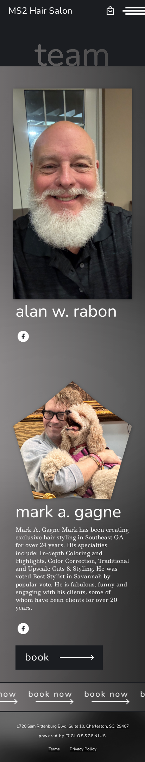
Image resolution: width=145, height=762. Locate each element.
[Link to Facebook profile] (23, 336)
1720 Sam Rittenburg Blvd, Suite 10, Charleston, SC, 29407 (73, 726)
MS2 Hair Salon (40, 11)
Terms (54, 749)
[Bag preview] (110, 10)
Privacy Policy (83, 749)
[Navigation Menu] (133, 11)
